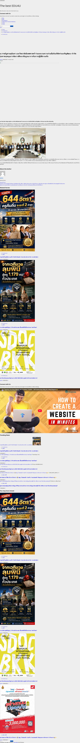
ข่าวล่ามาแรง (4, 34)
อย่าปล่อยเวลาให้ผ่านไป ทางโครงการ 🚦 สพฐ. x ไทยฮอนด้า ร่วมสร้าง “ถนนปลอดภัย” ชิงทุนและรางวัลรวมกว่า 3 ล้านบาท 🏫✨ (24, 472)
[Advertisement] (40, 43)
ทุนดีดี (3, 254)
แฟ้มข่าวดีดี (4, 475)
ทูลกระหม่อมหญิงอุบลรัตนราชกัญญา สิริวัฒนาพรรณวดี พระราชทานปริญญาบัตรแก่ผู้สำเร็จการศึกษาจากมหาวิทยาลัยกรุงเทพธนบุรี (25, 481)
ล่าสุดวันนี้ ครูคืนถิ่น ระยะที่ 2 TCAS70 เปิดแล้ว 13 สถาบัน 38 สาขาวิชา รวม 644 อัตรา (19, 257)
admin (1, 59)
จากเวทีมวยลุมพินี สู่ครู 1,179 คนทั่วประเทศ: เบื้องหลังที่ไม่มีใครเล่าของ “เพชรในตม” (18, 327)
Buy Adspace (4, 20)
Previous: (32, 183)
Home (3, 22)
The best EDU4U (10, 6)
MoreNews (16, 742)
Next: (21, 185)
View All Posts (3, 182)
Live (1, 27)
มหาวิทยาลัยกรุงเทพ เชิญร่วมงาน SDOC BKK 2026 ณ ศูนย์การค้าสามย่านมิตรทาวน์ (18, 378)
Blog (3, 18)
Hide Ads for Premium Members (9, 21)
